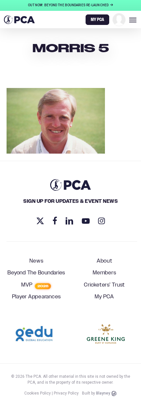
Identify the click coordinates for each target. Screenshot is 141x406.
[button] (132, 19)
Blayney (103, 393)
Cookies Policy (37, 393)
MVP (35, 285)
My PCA (104, 297)
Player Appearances (36, 297)
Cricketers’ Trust (104, 285)
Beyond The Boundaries (36, 273)
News (36, 261)
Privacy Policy (66, 393)
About (104, 261)
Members (104, 273)
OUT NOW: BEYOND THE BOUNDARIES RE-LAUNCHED (68, 5)
